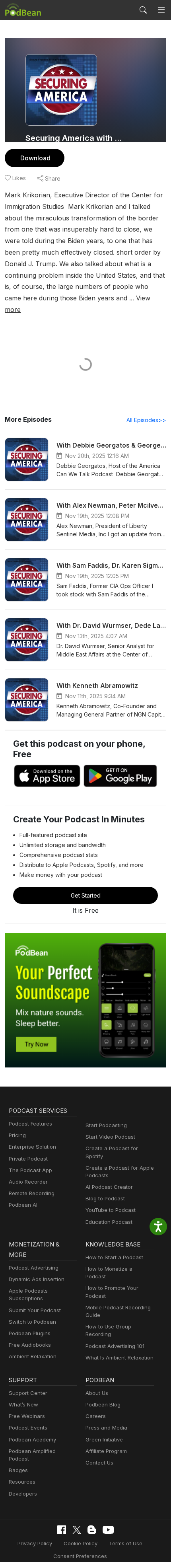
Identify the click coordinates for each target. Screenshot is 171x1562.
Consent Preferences (80, 1556)
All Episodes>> (146, 420)
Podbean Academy (32, 1439)
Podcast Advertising (33, 1267)
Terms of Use (125, 1543)
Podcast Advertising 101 (115, 1346)
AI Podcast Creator (109, 1187)
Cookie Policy (80, 1543)
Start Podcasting (106, 1125)
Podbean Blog (103, 1404)
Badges (18, 1470)
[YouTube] (108, 1530)
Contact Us (99, 1462)
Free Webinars (27, 1416)
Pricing (17, 1135)
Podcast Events (28, 1427)
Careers (96, 1416)
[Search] (143, 10)
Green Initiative (104, 1439)
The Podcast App (30, 1170)
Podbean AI (23, 1205)
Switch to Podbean (32, 1322)
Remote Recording (31, 1193)
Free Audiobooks (30, 1345)
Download (35, 158)
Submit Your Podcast (35, 1310)
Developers (23, 1493)
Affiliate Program (106, 1451)
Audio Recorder (28, 1181)
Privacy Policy (34, 1543)
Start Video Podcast (110, 1137)
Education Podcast (109, 1222)
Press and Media (106, 1427)
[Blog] (91, 1529)
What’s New (23, 1404)
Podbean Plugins (30, 1333)
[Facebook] (61, 1529)
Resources (22, 1481)
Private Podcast (28, 1158)
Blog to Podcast (105, 1198)
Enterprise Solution (32, 1146)
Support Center (28, 1393)
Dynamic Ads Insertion (36, 1279)
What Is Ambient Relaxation (120, 1357)
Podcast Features (30, 1123)
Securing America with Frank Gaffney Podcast (74, 138)
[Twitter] (76, 1530)
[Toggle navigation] (161, 10)
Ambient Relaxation (32, 1356)
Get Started (86, 895)
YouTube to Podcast (111, 1210)
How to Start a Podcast (114, 1257)
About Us (97, 1393)
